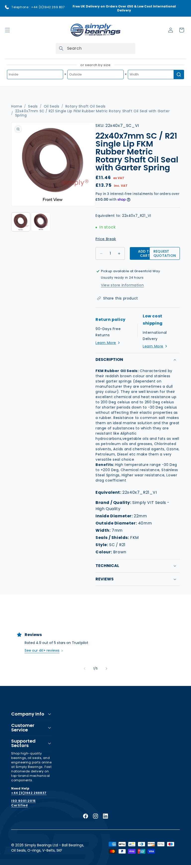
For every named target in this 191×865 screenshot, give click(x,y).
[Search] (61, 48)
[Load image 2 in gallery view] (40, 221)
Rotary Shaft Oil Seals (85, 106)
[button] (7, 30)
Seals (33, 106)
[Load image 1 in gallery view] (20, 221)
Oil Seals (51, 106)
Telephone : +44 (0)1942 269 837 (38, 7)
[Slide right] (106, 668)
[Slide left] (84, 668)
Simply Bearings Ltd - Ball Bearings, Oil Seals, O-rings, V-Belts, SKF (47, 848)
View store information (122, 285)
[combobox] (95, 48)
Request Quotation (164, 253)
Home (16, 106)
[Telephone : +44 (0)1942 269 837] (7, 7)
